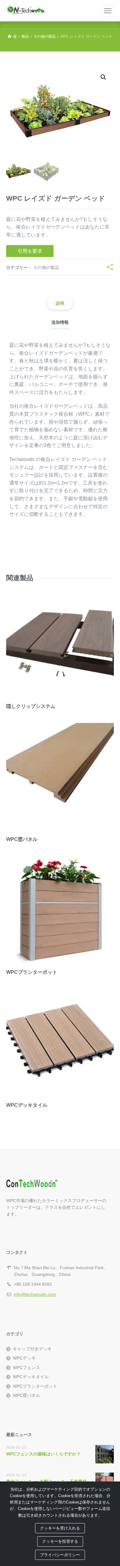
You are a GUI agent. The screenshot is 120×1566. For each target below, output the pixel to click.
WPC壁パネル (26, 1395)
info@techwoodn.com (35, 1294)
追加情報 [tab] (60, 322)
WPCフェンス (26, 1367)
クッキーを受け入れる (60, 1528)
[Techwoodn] (26, 10)
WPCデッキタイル (31, 1376)
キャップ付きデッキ (32, 1348)
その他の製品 (46, 267)
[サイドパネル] (108, 11)
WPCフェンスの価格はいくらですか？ (43, 1453)
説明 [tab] (60, 303)
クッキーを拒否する (60, 1541)
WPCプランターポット (35, 1386)
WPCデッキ (24, 1358)
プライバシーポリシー (60, 1555)
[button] (103, 77)
